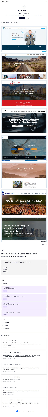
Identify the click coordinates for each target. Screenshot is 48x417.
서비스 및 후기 (16, 22)
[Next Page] (33, 411)
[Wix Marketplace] (5, 1)
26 (30, 411)
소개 (11, 22)
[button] (24, 39)
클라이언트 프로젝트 (5, 22)
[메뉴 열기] (46, 2)
